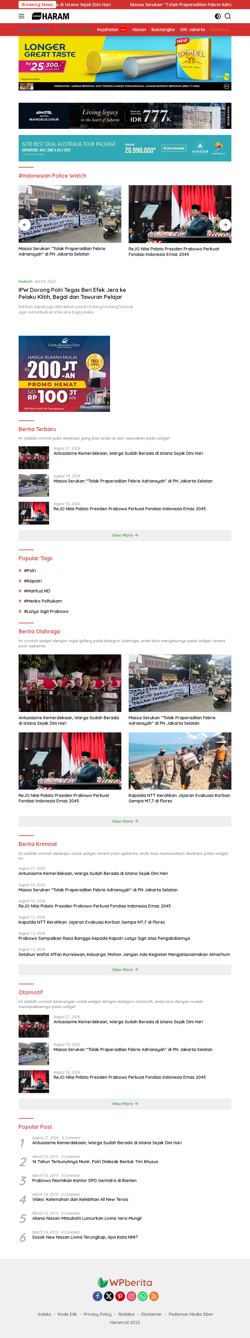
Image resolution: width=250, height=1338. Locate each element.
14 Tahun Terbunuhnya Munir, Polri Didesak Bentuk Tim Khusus (95, 1161)
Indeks (44, 1314)
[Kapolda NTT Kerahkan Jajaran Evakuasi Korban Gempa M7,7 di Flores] (180, 761)
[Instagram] (131, 1296)
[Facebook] (97, 1296)
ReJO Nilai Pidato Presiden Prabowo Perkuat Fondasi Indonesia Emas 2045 (174, 251)
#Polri (30, 570)
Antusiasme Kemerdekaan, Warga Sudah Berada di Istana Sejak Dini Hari (128, 453)
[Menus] (23, 16)
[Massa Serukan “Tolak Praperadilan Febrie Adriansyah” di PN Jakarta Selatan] (70, 214)
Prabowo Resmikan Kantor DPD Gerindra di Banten (84, 1180)
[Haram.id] (49, 16)
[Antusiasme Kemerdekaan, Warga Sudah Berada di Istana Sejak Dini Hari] (34, 457)
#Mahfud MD (37, 591)
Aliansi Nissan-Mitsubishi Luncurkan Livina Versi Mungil (86, 1218)
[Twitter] (109, 1296)
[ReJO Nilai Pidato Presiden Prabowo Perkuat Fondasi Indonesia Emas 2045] (180, 214)
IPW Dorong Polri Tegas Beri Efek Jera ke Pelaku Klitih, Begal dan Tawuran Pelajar (72, 293)
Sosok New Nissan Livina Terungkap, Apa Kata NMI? (85, 1237)
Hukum (25, 281)
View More (123, 535)
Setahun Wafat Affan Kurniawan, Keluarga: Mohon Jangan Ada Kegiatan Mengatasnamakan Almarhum (124, 954)
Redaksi (126, 1314)
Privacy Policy (98, 1314)
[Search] (227, 16)
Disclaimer (151, 1314)
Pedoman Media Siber (191, 1314)
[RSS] (154, 1296)
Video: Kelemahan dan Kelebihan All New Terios (80, 1199)
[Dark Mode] (217, 16)
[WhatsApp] (143, 1296)
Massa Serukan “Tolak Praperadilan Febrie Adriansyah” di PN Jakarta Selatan (62, 251)
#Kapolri (33, 581)
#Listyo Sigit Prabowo (46, 611)
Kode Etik (67, 1314)
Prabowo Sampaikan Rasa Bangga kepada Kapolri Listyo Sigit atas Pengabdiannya (104, 938)
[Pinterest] (120, 1296)
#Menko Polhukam (43, 601)
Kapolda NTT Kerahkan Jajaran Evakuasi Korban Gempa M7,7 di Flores (179, 798)
